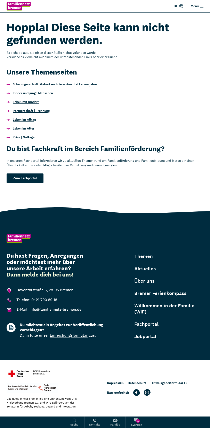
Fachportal (146, 324)
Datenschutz (137, 383)
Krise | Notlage (23, 137)
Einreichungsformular (69, 335)
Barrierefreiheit (118, 392)
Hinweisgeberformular (167, 383)
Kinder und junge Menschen (33, 93)
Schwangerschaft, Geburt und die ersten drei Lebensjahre (55, 84)
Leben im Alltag (24, 119)
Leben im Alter (23, 128)
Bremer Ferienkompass (160, 293)
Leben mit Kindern (26, 102)
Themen (143, 256)
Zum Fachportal (25, 178)
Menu (195, 6)
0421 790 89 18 (44, 299)
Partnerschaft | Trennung (31, 111)
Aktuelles (145, 268)
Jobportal (145, 336)
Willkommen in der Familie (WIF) (164, 308)
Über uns (144, 281)
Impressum (115, 383)
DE (176, 6)
